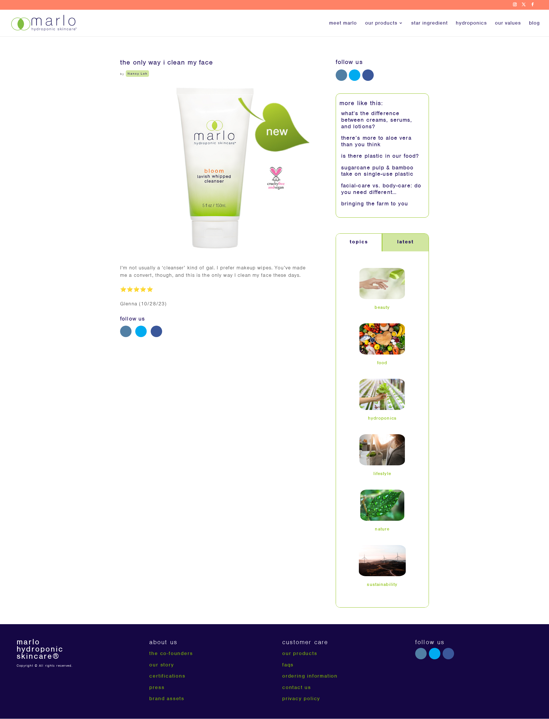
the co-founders (171, 653)
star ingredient (429, 23)
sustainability (382, 584)
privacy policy (301, 698)
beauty (382, 307)
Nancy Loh (138, 74)
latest (405, 242)
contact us (296, 687)
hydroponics (471, 23)
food (382, 363)
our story (161, 665)
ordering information (310, 676)
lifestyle (382, 473)
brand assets (166, 698)
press (156, 687)
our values (508, 23)
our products (381, 23)
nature (382, 529)
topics (359, 242)
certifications (167, 676)
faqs (288, 665)
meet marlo (343, 23)
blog (534, 23)
